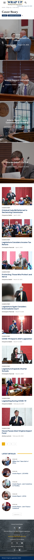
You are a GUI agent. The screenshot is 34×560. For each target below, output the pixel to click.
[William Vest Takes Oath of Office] (17, 39)
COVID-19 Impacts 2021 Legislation (17, 339)
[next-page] (15, 444)
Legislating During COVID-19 (14, 401)
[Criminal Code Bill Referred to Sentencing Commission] (17, 196)
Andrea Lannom (6, 436)
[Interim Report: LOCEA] (17, 163)
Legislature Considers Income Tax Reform (16, 243)
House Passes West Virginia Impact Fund (17, 432)
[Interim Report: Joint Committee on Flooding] (17, 121)
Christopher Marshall (8, 247)
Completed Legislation (14, 15)
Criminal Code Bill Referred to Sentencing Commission (14, 211)
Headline (17, 34)
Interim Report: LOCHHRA (20, 473)
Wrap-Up (8, 7)
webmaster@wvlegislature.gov (17, 536)
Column (5, 15)
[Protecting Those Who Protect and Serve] (17, 260)
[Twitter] (14, 528)
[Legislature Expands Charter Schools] (17, 355)
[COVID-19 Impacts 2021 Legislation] (17, 325)
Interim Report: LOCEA (19, 496)
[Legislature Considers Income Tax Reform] (17, 228)
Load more (16, 514)
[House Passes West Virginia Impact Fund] (17, 417)
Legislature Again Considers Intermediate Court (14, 308)
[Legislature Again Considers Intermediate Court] (17, 292)
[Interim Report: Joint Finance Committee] (6, 506)
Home (3, 7)
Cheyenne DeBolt (7, 215)
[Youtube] (19, 528)
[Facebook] (12, 543)
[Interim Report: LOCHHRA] (17, 80)
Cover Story (6, 207)
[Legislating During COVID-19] (17, 387)
